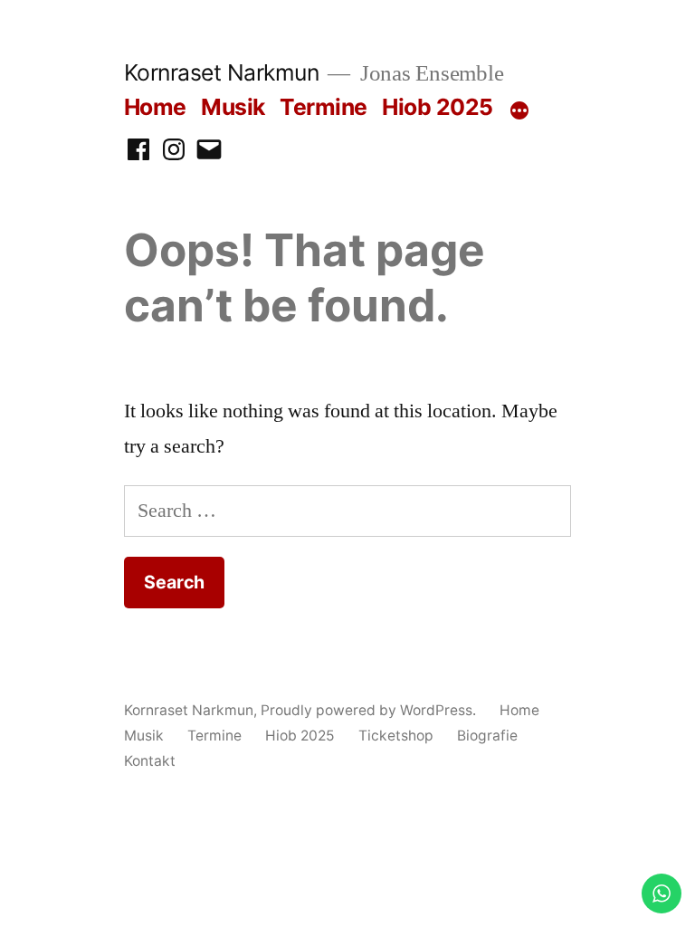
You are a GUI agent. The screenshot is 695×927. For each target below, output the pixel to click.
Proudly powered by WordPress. (370, 710)
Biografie (487, 735)
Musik (233, 106)
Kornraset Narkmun (221, 72)
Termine (323, 106)
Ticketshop (395, 735)
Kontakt (150, 760)
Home (155, 106)
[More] (519, 110)
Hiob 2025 (437, 106)
